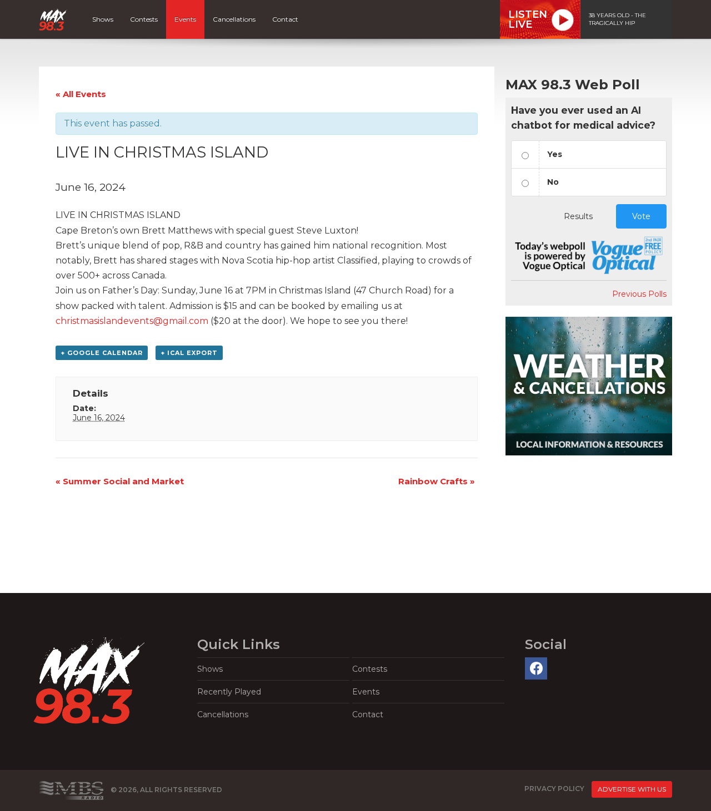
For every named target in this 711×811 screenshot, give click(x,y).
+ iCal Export (189, 353)
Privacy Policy (554, 788)
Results (578, 216)
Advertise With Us (632, 789)
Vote (641, 216)
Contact (285, 19)
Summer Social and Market (120, 481)
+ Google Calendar (102, 353)
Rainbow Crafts (436, 481)
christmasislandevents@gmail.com (132, 321)
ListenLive (527, 19)
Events (185, 19)
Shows (102, 19)
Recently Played (229, 692)
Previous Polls (639, 294)
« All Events (81, 94)
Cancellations (234, 19)
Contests (144, 19)
